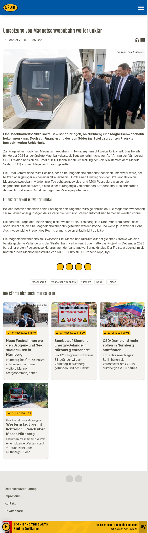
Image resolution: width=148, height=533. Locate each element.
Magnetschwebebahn (63, 281)
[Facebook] (69, 479)
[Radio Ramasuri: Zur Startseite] (69, 8)
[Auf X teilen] (69, 267)
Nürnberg (86, 281)
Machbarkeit (39, 281)
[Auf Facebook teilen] (60, 267)
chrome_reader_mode (142, 40)
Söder (99, 281)
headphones (137, 40)
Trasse (112, 281)
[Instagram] (79, 479)
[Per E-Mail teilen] (88, 267)
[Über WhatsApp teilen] (79, 267)
